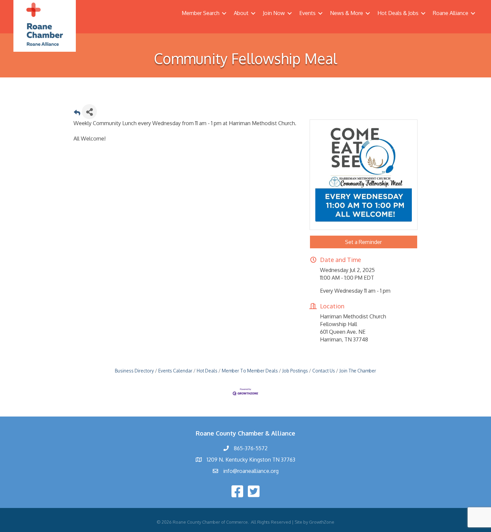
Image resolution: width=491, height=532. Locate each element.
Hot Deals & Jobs (398, 13)
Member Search (200, 13)
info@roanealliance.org (251, 471)
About (241, 13)
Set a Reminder (363, 242)
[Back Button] (77, 113)
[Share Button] (89, 111)
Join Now (274, 13)
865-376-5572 (251, 448)
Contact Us (323, 370)
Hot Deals (207, 370)
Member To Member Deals (250, 370)
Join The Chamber (357, 370)
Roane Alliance (450, 13)
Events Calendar (175, 370)
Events (307, 13)
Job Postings (295, 370)
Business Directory (134, 370)
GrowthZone (321, 522)
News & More (346, 13)
